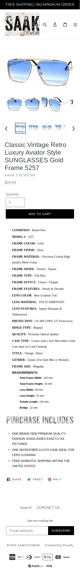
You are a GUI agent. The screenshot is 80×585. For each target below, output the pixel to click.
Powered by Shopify (59, 545)
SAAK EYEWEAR (29, 545)
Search (26, 508)
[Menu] (75, 24)
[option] (20, 128)
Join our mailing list (40, 520)
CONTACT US (48, 508)
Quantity (12, 194)
